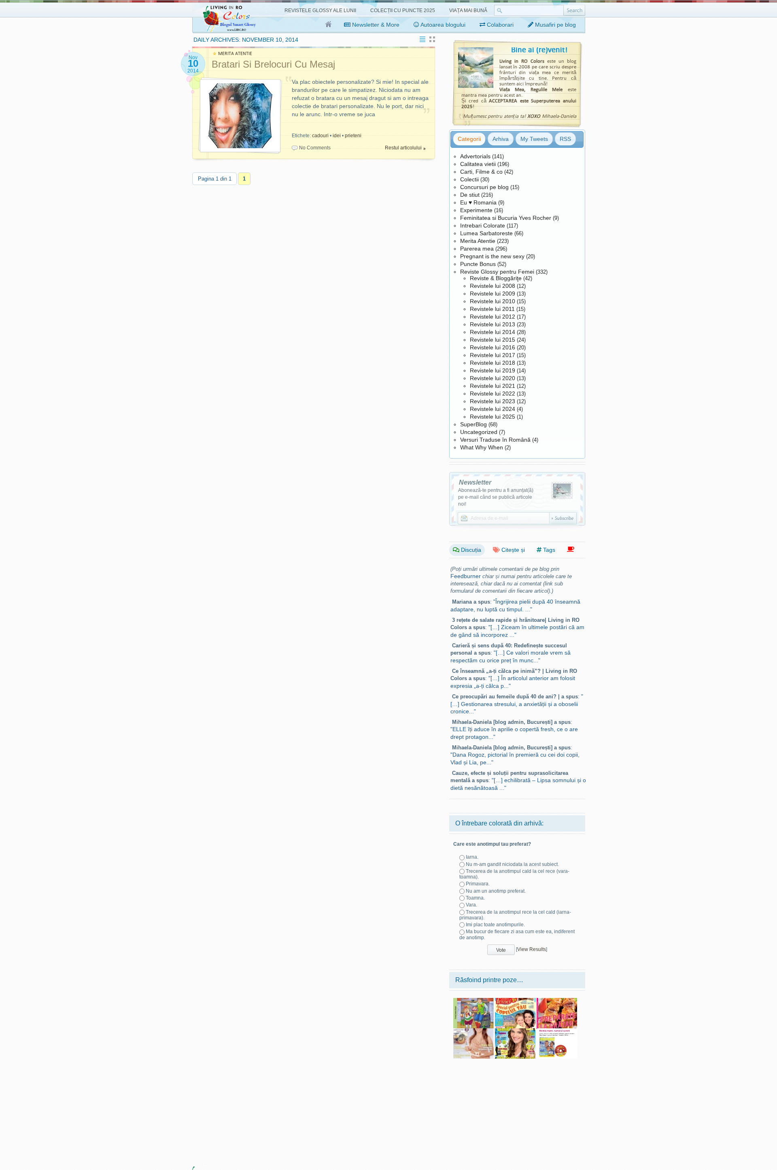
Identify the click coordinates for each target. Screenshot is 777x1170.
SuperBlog (473, 424)
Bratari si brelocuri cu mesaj (273, 64)
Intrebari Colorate (482, 225)
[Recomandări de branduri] (570, 549)
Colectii (469, 179)
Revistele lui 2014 (492, 332)
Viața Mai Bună (468, 10)
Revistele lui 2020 (492, 378)
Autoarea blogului (442, 24)
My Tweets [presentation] (534, 139)
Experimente (476, 210)
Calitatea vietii (478, 164)
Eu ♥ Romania (478, 202)
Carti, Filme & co (481, 171)
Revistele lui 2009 (492, 293)
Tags (548, 550)
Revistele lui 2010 (492, 301)
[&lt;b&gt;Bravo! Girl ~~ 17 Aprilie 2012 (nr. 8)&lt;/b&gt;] (515, 1031)
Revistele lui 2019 (492, 370)
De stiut (470, 194)
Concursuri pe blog (484, 187)
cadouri (320, 135)
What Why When (481, 447)
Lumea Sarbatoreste (486, 233)
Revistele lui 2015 (492, 339)
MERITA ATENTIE (235, 53)
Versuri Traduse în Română (495, 439)
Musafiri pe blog (554, 24)
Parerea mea (477, 248)
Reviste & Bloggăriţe (496, 278)
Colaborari (499, 24)
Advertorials (475, 156)
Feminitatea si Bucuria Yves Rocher (505, 218)
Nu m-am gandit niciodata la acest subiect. (512, 864)
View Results (531, 949)
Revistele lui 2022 (492, 393)
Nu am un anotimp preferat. (496, 891)
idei (337, 135)
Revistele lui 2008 (492, 286)
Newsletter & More (374, 24)
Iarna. (472, 857)
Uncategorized (478, 432)
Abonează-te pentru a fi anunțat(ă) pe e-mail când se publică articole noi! (495, 497)
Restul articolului (403, 148)
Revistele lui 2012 (492, 316)
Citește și (512, 550)
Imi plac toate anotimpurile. (495, 924)
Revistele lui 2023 (492, 401)
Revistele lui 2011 (492, 309)
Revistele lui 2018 (492, 363)
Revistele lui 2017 (492, 355)
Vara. (471, 905)
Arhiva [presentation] (501, 139)
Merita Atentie (477, 241)
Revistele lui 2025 (492, 416)
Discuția (470, 550)
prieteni (353, 135)
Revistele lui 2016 (492, 347)
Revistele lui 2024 (492, 409)
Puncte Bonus (478, 264)
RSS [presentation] (565, 139)
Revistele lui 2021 (492, 386)
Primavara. (478, 884)
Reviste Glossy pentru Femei (497, 271)
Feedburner (465, 576)
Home (329, 24)
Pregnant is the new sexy (492, 256)
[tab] (469, 138)
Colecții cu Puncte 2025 (402, 10)
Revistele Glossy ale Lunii (320, 10)
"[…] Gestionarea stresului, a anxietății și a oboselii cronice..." (516, 704)
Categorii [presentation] (469, 139)
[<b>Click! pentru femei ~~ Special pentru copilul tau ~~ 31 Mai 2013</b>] (515, 1001)
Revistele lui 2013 (492, 324)
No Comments (315, 148)
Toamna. (475, 898)
